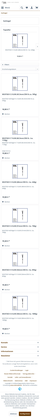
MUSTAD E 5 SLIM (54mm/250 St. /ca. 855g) (19, 270)
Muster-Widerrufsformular (12, 374)
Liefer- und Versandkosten (23, 377)
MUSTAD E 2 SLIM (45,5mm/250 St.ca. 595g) (19, 94)
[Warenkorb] (37, 8)
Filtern (6, 65)
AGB (26, 381)
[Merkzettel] (27, 8)
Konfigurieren (25, 414)
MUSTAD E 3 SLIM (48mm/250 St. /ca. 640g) (20, 50)
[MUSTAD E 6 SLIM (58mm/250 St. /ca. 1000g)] (20, 303)
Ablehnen (13, 414)
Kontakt (10, 377)
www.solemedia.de (16, 385)
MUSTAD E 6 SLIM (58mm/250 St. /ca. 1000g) (19, 314)
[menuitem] (5, 8)
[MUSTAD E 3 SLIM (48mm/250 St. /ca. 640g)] (20, 41)
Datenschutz (19, 381)
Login (27, 370)
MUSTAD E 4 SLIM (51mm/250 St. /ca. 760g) (19, 226)
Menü (7, 7)
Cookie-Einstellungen (16, 370)
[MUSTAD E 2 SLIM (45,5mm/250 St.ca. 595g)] (20, 83)
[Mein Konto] (32, 8)
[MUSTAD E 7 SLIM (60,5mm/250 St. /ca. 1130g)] (20, 127)
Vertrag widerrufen (28, 374)
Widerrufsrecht (8, 381)
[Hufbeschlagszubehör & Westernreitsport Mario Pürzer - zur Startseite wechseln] (10, 3)
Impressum (33, 381)
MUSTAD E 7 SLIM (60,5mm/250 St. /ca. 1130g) (17, 139)
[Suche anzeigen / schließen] (22, 8)
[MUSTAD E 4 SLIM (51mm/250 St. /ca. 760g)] (20, 215)
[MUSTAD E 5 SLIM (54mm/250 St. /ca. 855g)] (20, 259)
